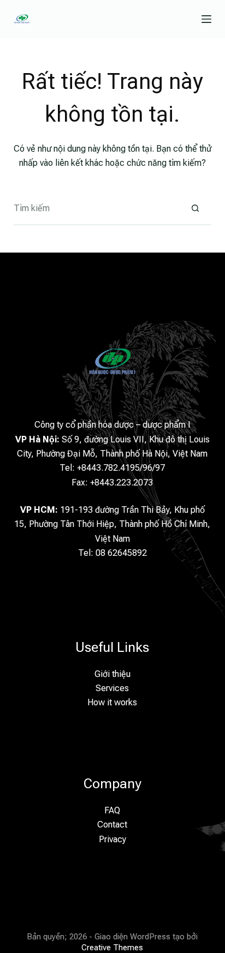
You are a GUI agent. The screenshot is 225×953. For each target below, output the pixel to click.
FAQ (112, 810)
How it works (112, 702)
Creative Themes (112, 947)
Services (112, 688)
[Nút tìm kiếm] (195, 209)
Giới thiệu (112, 674)
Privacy (112, 839)
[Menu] (206, 19)
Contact (112, 824)
